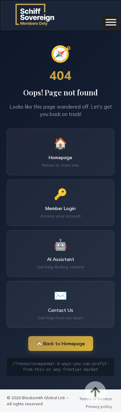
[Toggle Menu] (111, 22)
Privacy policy (99, 406)
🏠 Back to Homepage (60, 344)
